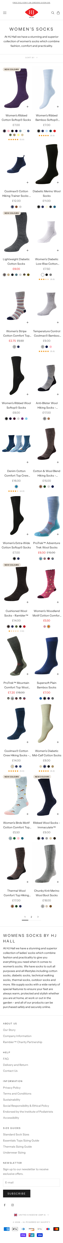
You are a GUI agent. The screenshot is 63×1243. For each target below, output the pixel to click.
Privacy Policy (11, 1087)
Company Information (17, 1036)
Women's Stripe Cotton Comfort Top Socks (16, 334)
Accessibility (11, 1117)
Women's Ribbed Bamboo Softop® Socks (46, 118)
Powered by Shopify (38, 1222)
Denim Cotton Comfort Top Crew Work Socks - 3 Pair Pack (16, 473)
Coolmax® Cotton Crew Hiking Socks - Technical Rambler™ (16, 753)
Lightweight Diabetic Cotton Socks (16, 261)
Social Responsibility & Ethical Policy (26, 1105)
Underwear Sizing (14, 1152)
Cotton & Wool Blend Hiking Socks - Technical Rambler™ (46, 473)
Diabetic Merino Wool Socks (47, 194)
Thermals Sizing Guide (17, 1146)
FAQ (6, 1059)
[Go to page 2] (38, 916)
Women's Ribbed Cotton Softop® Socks (16, 118)
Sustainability (11, 1099)
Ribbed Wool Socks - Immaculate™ (46, 825)
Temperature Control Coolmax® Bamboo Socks (46, 334)
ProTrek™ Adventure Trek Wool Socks (46, 545)
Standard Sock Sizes (16, 1134)
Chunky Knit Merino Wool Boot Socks (46, 893)
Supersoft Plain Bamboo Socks (46, 685)
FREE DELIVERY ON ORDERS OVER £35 (31, 3)
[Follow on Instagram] (12, 1205)
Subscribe (16, 1193)
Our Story (9, 1030)
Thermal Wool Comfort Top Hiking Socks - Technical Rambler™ (16, 893)
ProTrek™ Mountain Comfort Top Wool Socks (16, 685)
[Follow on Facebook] (4, 1205)
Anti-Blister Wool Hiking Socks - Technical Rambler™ (46, 405)
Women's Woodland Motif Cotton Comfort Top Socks (47, 613)
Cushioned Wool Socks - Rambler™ (16, 613)
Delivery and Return (15, 1065)
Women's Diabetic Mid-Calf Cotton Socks (46, 753)
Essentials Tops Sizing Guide (21, 1140)
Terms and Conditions (17, 1093)
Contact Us (10, 1071)
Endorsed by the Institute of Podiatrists (28, 1111)
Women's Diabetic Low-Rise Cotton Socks (46, 262)
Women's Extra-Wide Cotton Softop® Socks (16, 545)
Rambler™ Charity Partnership (22, 1042)
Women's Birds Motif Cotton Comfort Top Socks (16, 825)
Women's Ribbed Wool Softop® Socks (16, 405)
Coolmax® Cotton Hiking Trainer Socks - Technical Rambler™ (16, 194)
